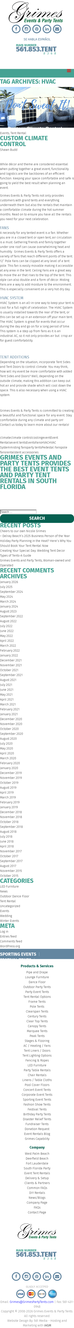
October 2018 (9, 822)
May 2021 (6, 694)
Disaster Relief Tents (37, 1119)
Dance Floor (37, 982)
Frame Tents (37, 1001)
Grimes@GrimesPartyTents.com (32, 1302)
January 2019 (9, 807)
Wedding (6, 916)
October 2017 (9, 856)
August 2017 (8, 866)
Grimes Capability (37, 1138)
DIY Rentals (37, 1193)
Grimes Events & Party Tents (19, 195)
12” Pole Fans (9, 261)
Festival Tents (37, 1109)
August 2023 (8, 611)
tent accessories (27, 452)
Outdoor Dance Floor (14, 896)
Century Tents (37, 1016)
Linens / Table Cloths (37, 1080)
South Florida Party (64, 500)
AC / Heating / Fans (37, 1045)
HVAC (45, 442)
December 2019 (11, 773)
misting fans (18, 447)
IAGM (47, 1325)
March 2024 (8, 601)
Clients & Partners (37, 1183)
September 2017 (11, 861)
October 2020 (9, 729)
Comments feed (11, 941)
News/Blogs (37, 1197)
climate (5, 437)
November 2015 (11, 871)
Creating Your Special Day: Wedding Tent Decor (32, 550)
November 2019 (11, 778)
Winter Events (9, 920)
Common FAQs (37, 1188)
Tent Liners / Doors (37, 1050)
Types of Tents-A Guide (15, 555)
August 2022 (8, 621)
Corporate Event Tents (37, 1094)
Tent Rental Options (37, 996)
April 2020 (7, 753)
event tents (18, 442)
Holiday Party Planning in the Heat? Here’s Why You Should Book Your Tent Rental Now (35, 543)
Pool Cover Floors (37, 1085)
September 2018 (11, 826)
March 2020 (8, 758)
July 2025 (6, 587)
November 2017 (11, 851)
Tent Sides (63, 362)
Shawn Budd (8, 149)
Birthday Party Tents (37, 1114)
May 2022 (6, 636)
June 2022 (7, 631)
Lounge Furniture (37, 977)
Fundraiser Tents (37, 1124)
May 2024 (6, 596)
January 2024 (9, 606)
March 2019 (8, 797)
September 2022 (11, 616)
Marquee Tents (37, 1031)
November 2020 (11, 724)
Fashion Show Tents (37, 1104)
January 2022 (9, 655)
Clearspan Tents (37, 1011)
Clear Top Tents (37, 1021)
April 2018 (7, 846)
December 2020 (11, 719)
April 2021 (7, 699)
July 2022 (6, 626)
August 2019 (8, 787)
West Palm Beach (6, 500)
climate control (21, 437)
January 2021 (9, 714)
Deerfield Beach (23, 497)
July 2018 (6, 836)
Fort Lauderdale (45, 497)
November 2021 (11, 665)
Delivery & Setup (37, 1178)
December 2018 (11, 812)
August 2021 (8, 680)
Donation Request (37, 1129)
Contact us (7, 424)
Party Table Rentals (37, 1070)
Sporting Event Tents (37, 1099)
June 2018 (7, 841)
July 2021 (6, 685)
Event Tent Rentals (37, 1173)
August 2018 (8, 831)
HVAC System (9, 303)
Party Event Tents (37, 992)
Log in (4, 931)
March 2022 (8, 645)
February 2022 (10, 650)
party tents (34, 447)
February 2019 (10, 802)
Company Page (37, 1202)
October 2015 (9, 875)
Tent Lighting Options (37, 1055)
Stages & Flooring (37, 1041)
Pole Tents (37, 1006)
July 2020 (6, 743)
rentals (11, 452)
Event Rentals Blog (37, 1134)
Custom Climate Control (24, 141)
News (3, 891)
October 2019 (9, 782)
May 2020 (6, 748)
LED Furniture (9, 886)
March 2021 (8, 704)
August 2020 (8, 738)
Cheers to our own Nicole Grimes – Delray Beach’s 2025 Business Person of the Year (35, 534)
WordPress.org (10, 946)
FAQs (37, 1207)
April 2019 (7, 792)
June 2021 (6, 689)
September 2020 (11, 733)
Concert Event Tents (37, 1090)
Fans (38, 442)
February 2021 (10, 709)
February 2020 (10, 763)
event (46, 437)
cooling (37, 437)
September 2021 (11, 675)
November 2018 (11, 817)
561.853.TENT (36, 48)
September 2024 (11, 591)
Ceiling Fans (40, 270)
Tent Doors (13, 366)
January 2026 (9, 582)
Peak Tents (37, 1036)
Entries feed (8, 936)
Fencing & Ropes (37, 1060)
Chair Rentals (37, 1075)
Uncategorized (10, 906)
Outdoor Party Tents (37, 987)
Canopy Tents (37, 1026)
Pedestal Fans (51, 447)
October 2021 (9, 670)
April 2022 (7, 640)
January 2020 (9, 768)
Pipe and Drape (37, 972)
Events (4, 133)
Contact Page (37, 1212)
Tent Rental (18, 133)
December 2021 (11, 660)
